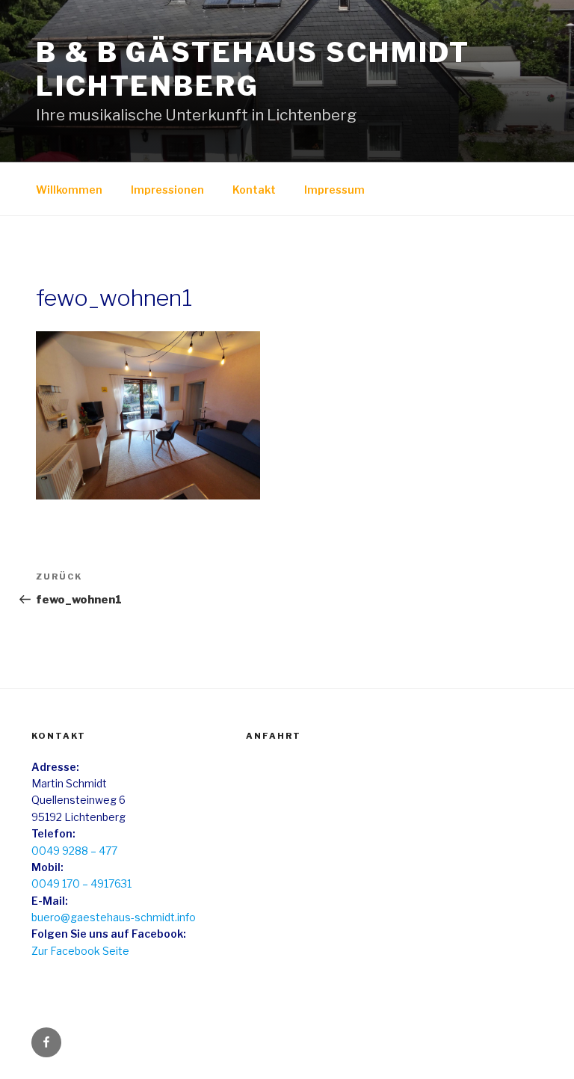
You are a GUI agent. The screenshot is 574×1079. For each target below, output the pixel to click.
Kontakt (254, 189)
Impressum (334, 189)
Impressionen (167, 189)
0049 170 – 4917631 (81, 883)
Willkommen (69, 189)
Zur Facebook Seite (80, 950)
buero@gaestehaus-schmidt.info (113, 917)
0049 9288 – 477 (74, 850)
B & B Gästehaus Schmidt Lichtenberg (253, 69)
